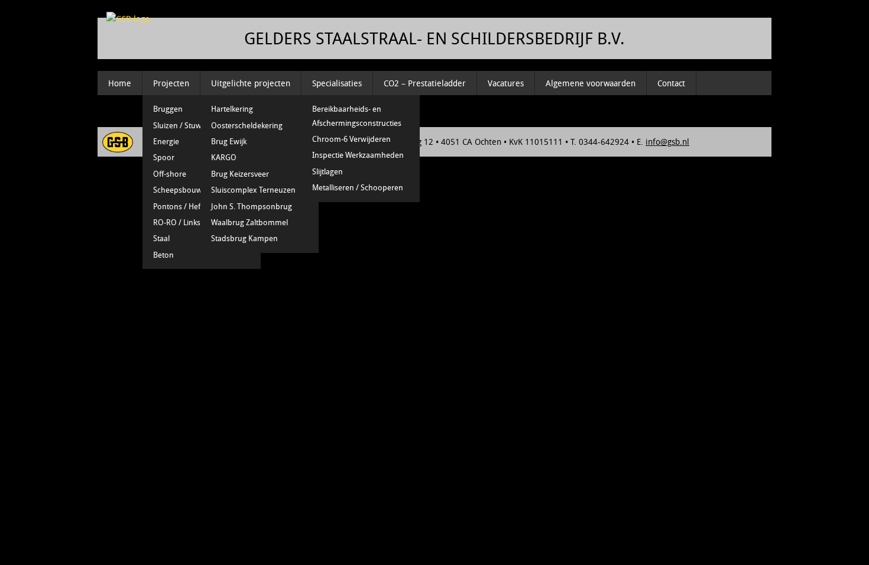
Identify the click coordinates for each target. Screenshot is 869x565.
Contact (671, 83)
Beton (163, 254)
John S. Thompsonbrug (251, 206)
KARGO (223, 157)
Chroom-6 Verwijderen (351, 139)
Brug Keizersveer (240, 173)
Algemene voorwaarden (590, 83)
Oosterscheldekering (247, 125)
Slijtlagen (327, 171)
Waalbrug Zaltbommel (249, 222)
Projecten (171, 83)
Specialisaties (337, 83)
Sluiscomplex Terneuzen (253, 189)
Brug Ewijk (229, 141)
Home (119, 83)
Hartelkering (232, 108)
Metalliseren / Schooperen (357, 187)
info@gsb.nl (667, 141)
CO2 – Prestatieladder (425, 83)
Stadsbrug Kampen (244, 238)
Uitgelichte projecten (250, 83)
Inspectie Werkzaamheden (358, 155)
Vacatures (506, 83)
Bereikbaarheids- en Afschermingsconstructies (356, 115)
